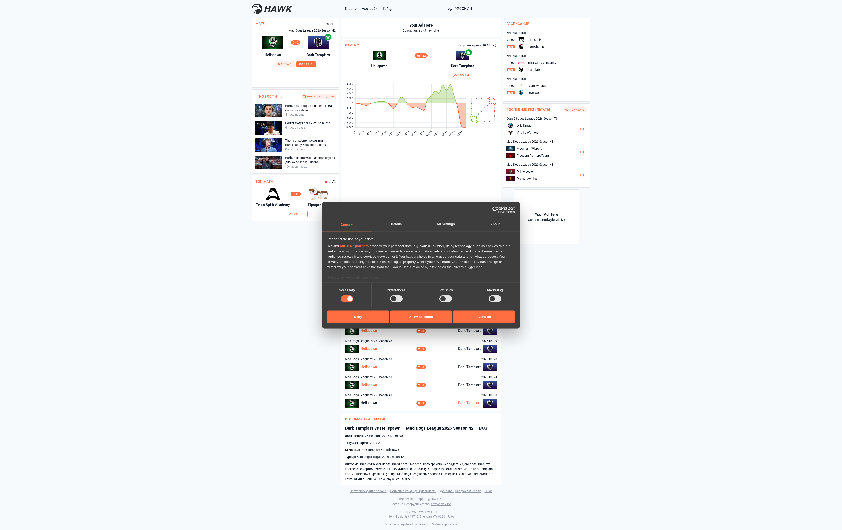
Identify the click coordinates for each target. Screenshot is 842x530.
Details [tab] (396, 224)
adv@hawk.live (441, 504)
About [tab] (495, 224)
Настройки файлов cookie (368, 491)
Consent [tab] (347, 225)
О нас (488, 491)
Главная (351, 9)
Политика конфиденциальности (413, 491)
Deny (358, 317)
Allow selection (421, 317)
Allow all (484, 317)
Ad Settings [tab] (446, 224)
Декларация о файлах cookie (460, 491)
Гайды (388, 9)
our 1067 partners (354, 246)
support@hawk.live (430, 499)
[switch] (396, 298)
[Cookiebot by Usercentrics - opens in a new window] (495, 209)
